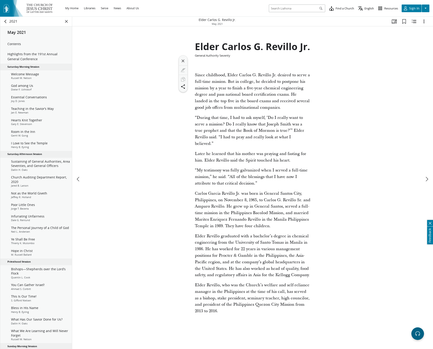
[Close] (183, 61)
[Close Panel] (66, 21)
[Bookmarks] (404, 21)
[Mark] (183, 70)
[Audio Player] (417, 333)
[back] (5, 21)
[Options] (423, 21)
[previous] (78, 179)
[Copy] (183, 79)
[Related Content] (414, 21)
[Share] (183, 86)
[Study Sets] (394, 21)
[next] (426, 179)
